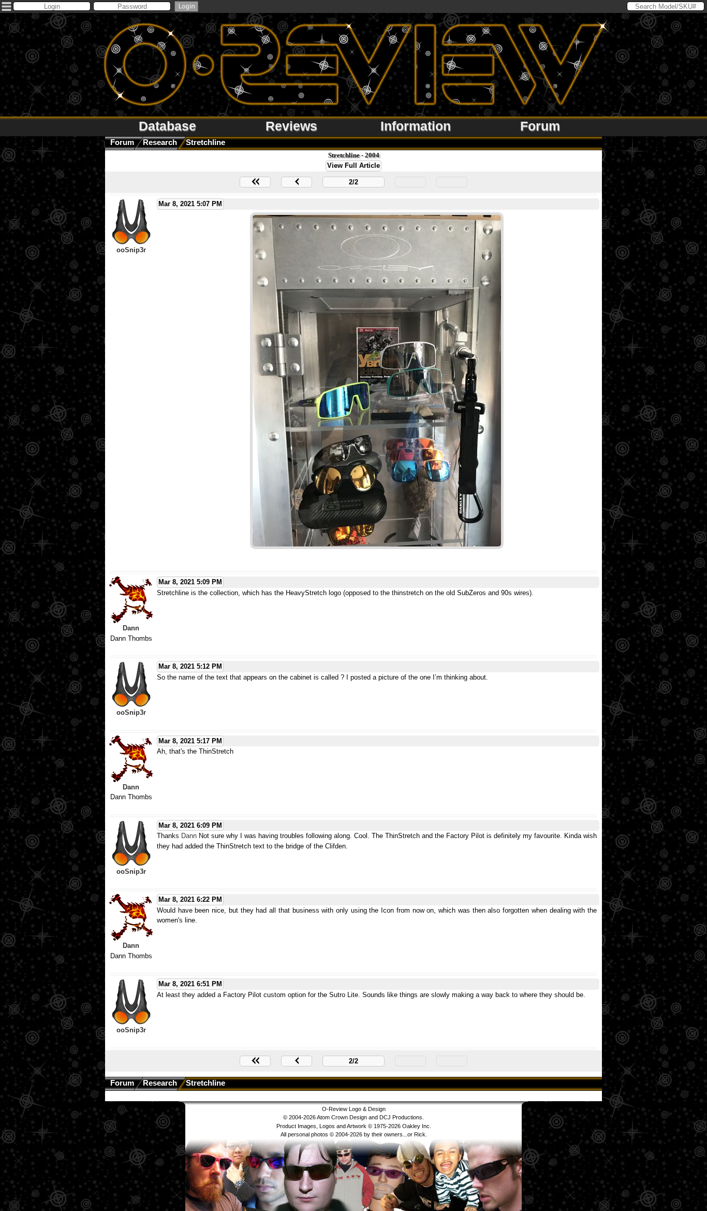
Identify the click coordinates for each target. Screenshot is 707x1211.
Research (160, 142)
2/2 (353, 182)
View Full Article (353, 165)
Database (167, 126)
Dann (131, 628)
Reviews (291, 126)
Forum (540, 126)
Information (415, 126)
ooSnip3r (131, 250)
